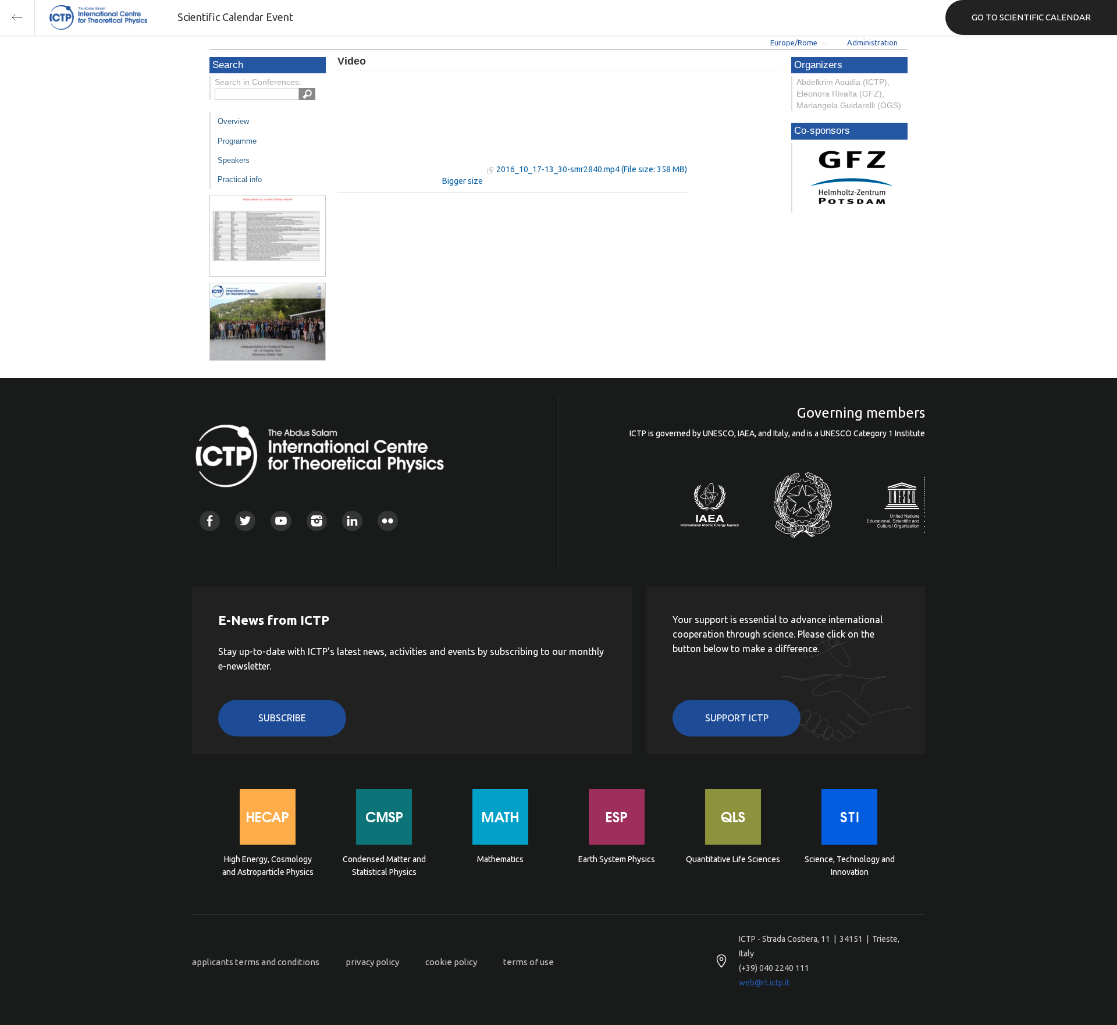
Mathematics (500, 859)
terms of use (528, 962)
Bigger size (462, 181)
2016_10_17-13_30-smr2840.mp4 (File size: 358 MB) (591, 169)
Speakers (234, 160)
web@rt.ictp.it (764, 982)
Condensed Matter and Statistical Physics (384, 866)
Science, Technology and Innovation (850, 866)
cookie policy (451, 962)
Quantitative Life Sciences (733, 859)
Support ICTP (737, 718)
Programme (237, 141)
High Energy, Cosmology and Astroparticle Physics (268, 866)
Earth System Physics (616, 859)
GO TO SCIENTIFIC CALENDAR (1031, 17)
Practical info (240, 179)
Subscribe (282, 718)
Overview (233, 121)
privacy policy (372, 962)
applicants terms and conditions (255, 962)
